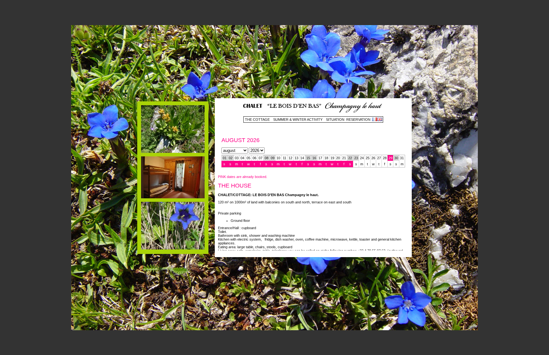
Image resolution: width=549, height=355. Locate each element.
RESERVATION (358, 119)
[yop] (173, 152)
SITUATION (335, 119)
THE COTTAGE (257, 119)
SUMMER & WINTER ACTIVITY (297, 119)
